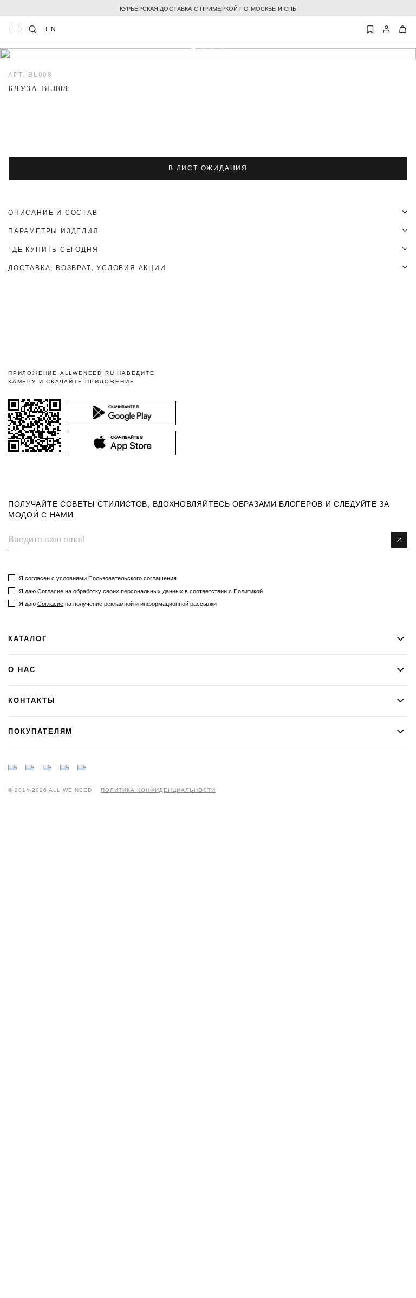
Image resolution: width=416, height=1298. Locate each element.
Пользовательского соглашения (132, 578)
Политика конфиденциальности (158, 790)
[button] (193, 50)
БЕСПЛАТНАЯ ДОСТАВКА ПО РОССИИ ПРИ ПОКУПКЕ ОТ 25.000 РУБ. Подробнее (208, 8)
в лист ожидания (208, 168)
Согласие (50, 591)
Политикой (248, 591)
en (51, 28)
